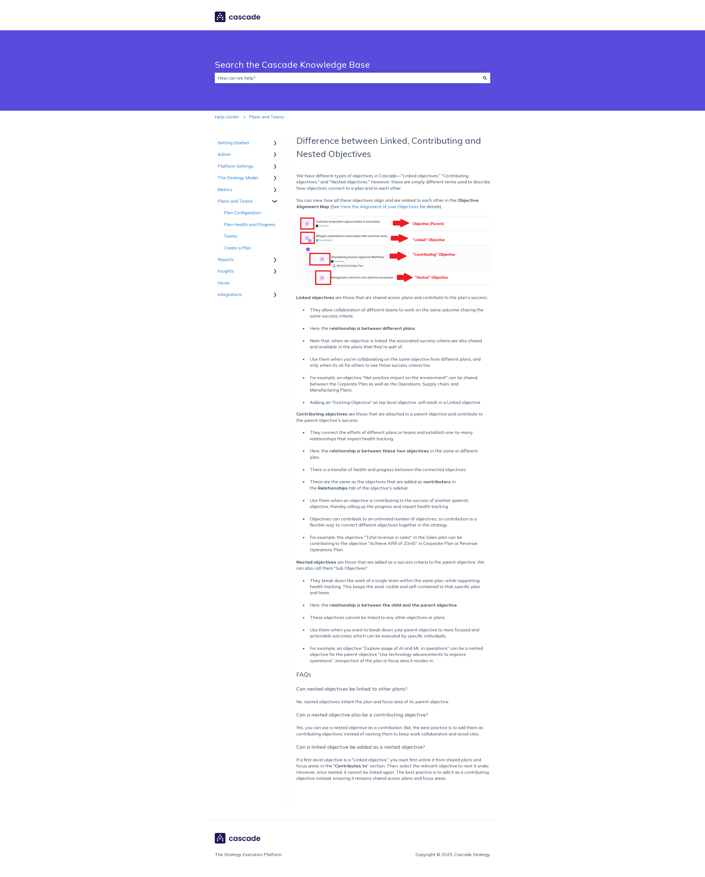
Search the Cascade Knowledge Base (292, 64)
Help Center (227, 117)
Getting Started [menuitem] (233, 142)
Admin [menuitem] (224, 154)
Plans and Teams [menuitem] (235, 201)
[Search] (485, 78)
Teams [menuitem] (230, 236)
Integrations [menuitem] (230, 294)
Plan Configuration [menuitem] (242, 212)
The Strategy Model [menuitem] (238, 177)
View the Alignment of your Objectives (379, 206)
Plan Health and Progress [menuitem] (249, 224)
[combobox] (347, 78)
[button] (275, 143)
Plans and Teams (266, 117)
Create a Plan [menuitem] (237, 248)
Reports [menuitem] (226, 259)
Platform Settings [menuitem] (235, 166)
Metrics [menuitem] (225, 189)
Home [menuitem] (224, 283)
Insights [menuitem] (226, 271)
